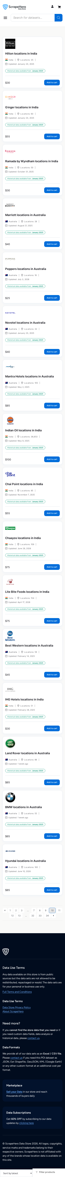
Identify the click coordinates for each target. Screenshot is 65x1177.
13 (19, 915)
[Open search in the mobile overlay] (36, 18)
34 (47, 915)
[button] (5, 18)
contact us (33, 1038)
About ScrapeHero (13, 1011)
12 (12, 915)
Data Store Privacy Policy (17, 1007)
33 (40, 915)
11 (59, 910)
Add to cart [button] (52, 82)
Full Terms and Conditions (17, 991)
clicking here (26, 1123)
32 (32, 915)
